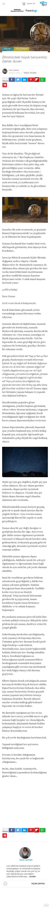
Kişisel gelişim (21, 49)
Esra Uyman (14, 70)
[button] (4, 4)
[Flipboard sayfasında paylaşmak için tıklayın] (36, 79)
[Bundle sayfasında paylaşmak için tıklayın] (4, 85)
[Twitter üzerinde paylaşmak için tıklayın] (18, 80)
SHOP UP (31, 4)
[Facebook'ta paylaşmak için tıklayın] (12, 80)
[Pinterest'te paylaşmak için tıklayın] (31, 80)
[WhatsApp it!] (42, 80)
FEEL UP (7, 49)
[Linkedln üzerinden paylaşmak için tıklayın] (25, 80)
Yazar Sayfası (38, 884)
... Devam (31, 877)
